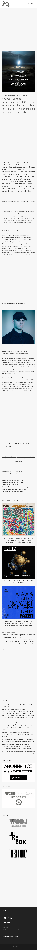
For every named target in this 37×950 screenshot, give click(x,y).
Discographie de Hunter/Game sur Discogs (15, 487)
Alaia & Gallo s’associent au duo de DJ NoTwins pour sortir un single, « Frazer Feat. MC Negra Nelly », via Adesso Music (19, 623)
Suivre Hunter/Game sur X (10, 484)
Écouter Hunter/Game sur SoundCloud (14, 489)
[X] (11, 918)
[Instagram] (8, 918)
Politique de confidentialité (11, 930)
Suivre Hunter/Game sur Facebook (12, 480)
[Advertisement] (18, 27)
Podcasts (6, 911)
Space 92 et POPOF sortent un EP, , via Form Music (18, 581)
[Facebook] (5, 918)
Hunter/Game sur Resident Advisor (13, 491)
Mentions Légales (8, 927)
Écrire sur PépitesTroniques (11, 936)
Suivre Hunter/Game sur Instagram (13, 482)
